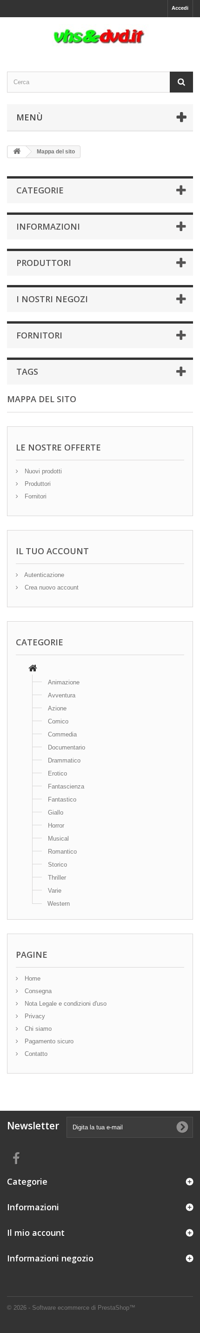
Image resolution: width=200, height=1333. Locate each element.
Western (58, 903)
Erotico (57, 773)
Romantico (62, 851)
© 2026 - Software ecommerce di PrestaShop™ (71, 1307)
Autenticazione (43, 574)
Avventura (61, 695)
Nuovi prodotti (42, 471)
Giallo (55, 812)
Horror (56, 825)
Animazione (64, 682)
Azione (57, 708)
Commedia (62, 734)
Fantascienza (66, 786)
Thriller (57, 877)
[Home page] (32, 669)
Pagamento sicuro (48, 1041)
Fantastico (62, 799)
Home (31, 978)
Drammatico (64, 760)
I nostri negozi (52, 299)
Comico (58, 721)
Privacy (34, 1016)
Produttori (43, 262)
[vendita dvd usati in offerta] (100, 36)
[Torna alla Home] (17, 152)
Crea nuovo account (51, 587)
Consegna (37, 991)
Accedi (180, 8)
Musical (58, 838)
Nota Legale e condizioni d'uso (65, 1003)
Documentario (66, 747)
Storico (57, 864)
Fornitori (39, 335)
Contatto (35, 1053)
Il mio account (36, 1232)
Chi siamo (37, 1028)
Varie (54, 890)
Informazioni (48, 226)
